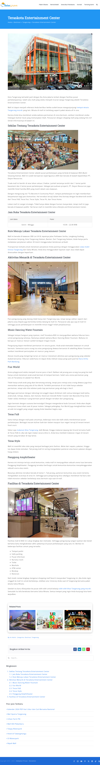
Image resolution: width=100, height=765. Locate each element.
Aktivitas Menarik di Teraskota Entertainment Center (31, 680)
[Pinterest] (88, 649)
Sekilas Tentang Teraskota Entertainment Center (29, 671)
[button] (97, 4)
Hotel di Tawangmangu (16, 734)
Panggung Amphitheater (23, 694)
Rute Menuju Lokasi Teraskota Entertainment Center (34, 677)
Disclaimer (32, 761)
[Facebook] (75, 649)
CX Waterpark (13, 738)
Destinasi (28, 637)
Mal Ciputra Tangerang (16, 714)
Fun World (17, 685)
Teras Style (17, 691)
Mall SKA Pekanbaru (15, 724)
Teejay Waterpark (14, 729)
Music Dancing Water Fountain (25, 683)
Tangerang (35, 637)
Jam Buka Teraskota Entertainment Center (30, 674)
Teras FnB (17, 688)
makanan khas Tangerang (27, 430)
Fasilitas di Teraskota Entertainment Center (27, 697)
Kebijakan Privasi (22, 761)
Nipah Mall (11, 743)
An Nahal (13, 637)
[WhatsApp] (84, 649)
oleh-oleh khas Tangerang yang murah (75, 589)
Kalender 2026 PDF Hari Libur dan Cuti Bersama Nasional (31, 709)
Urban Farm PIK (13, 719)
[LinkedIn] (79, 649)
